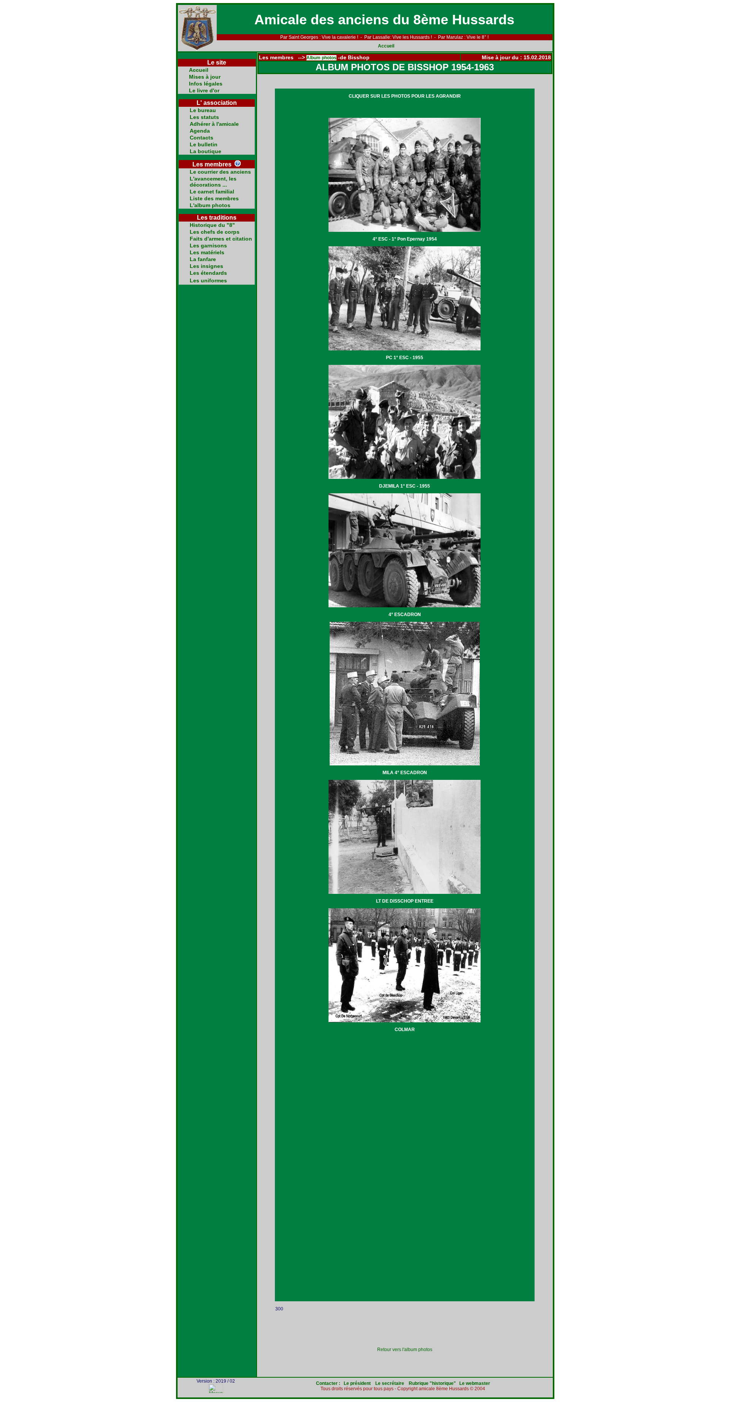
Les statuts (204, 117)
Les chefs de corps (215, 232)
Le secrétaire (389, 1383)
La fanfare (203, 259)
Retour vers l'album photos (404, 1349)
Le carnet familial (212, 192)
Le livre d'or (204, 90)
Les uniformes (208, 280)
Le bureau (203, 110)
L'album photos (210, 205)
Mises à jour (205, 77)
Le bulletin (203, 144)
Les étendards (208, 273)
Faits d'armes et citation (221, 239)
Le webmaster (474, 1383)
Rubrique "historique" (432, 1383)
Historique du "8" (212, 225)
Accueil (386, 46)
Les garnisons (208, 245)
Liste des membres (214, 198)
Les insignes (206, 266)
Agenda (200, 131)
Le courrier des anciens (220, 172)
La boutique (205, 151)
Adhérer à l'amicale (214, 124)
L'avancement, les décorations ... (213, 182)
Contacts (201, 138)
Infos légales (205, 84)
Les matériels (207, 252)
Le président (358, 1383)
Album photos (321, 57)
